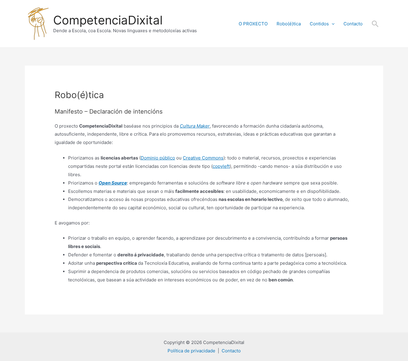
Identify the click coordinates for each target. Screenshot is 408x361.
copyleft (221, 166)
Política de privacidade (191, 351)
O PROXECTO (253, 24)
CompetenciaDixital (107, 20)
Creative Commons (203, 158)
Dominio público (158, 158)
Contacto (353, 24)
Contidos (319, 24)
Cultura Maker (195, 126)
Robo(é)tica (289, 24)
